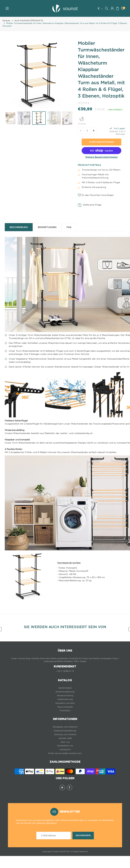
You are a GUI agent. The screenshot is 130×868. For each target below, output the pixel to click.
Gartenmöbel (65, 688)
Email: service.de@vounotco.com (65, 753)
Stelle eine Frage (92, 204)
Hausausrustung (65, 695)
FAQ (69, 227)
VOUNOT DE (63, 851)
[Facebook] (69, 787)
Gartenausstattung (65, 692)
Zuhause (6, 20)
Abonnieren (83, 835)
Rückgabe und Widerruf (65, 727)
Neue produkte (65, 707)
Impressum (65, 749)
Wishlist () (124, 8)
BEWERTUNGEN (47, 227)
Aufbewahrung (65, 699)
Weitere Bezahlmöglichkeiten (101, 157)
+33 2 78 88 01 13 (65, 671)
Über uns (65, 742)
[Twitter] (62, 787)
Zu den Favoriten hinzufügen (97, 195)
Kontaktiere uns (65, 746)
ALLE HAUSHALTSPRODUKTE (29, 20)
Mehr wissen (80, 661)
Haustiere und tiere (65, 703)
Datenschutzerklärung (65, 731)
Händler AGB (65, 738)
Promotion (65, 711)
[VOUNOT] (82, 120)
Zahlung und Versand (65, 734)
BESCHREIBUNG (19, 227)
